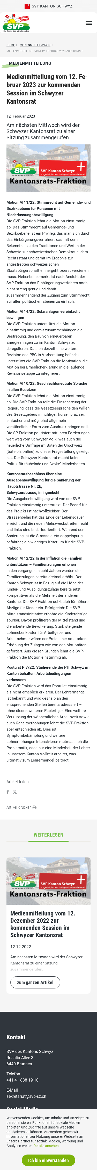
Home (10, 45)
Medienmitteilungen (35, 45)
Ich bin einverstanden (48, 1160)
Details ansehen (46, 1146)
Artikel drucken (19, 807)
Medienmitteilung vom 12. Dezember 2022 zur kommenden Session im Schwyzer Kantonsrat (42, 924)
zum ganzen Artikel (35, 982)
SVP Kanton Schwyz (51, 6)
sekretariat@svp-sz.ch (26, 1096)
